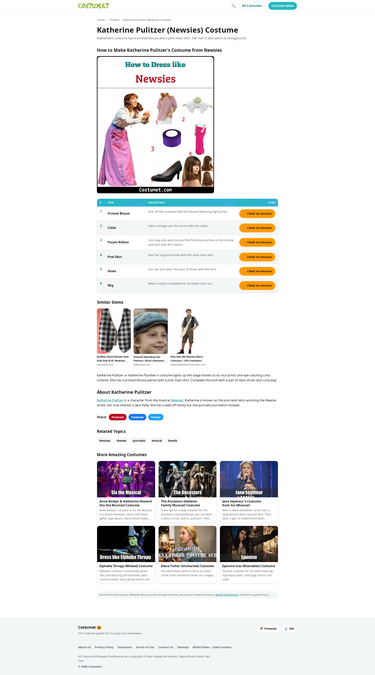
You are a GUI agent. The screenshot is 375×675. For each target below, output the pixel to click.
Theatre (114, 20)
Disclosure (125, 647)
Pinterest (118, 417)
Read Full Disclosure (226, 594)
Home (101, 20)
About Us (84, 647)
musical (157, 440)
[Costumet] (93, 6)
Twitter (156, 417)
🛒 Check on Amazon (257, 213)
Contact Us (165, 647)
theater (122, 440)
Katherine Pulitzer (110, 400)
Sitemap (183, 647)
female (172, 440)
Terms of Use (145, 647)
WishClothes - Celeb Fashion (212, 647)
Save (105, 62)
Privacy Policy (104, 647)
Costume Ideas (282, 6)
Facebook (137, 417)
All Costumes (252, 6)
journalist (139, 440)
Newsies (177, 400)
